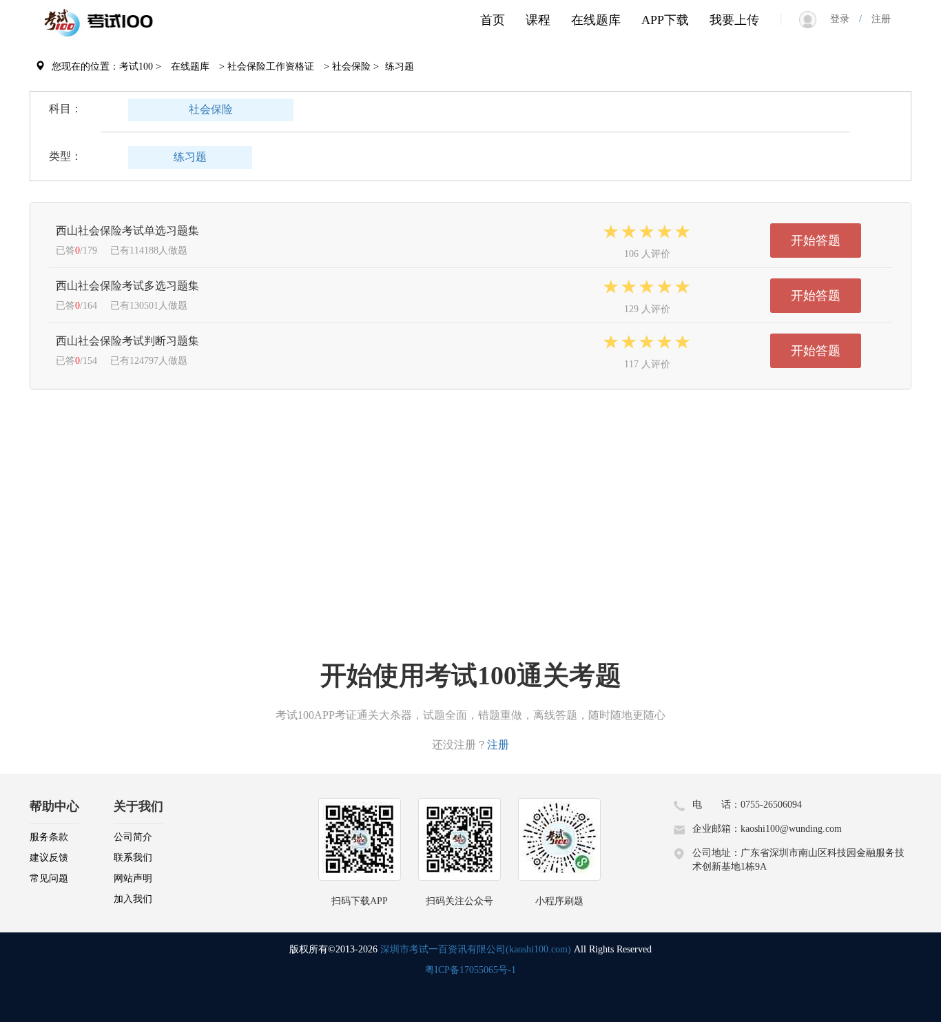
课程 (538, 20)
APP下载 (665, 20)
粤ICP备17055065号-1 (470, 970)
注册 (876, 19)
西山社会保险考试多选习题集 (127, 286)
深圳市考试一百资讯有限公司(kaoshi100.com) (475, 949)
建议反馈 (49, 857)
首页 (492, 20)
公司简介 (133, 837)
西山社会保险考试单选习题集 (127, 230)
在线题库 (596, 20)
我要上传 (734, 20)
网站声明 (133, 878)
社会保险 (211, 109)
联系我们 (133, 857)
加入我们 (133, 899)
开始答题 (815, 240)
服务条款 (49, 837)
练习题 (190, 157)
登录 (844, 19)
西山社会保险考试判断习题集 (127, 341)
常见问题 (49, 878)
